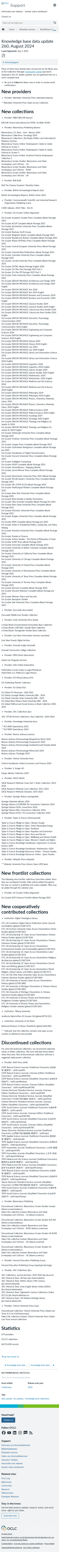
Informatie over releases (12, 11)
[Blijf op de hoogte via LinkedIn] (14, 1432)
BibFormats (6, 1482)
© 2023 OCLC (6, 1534)
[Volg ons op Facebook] (3, 1432)
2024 (30, 1387)
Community (6, 1485)
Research (5, 1489)
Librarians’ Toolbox (9, 1459)
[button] (55, 22)
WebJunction (7, 1492)
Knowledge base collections (37, 1398)
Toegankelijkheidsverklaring (11, 1547)
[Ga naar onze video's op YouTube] (9, 1432)
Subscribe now (10, 1515)
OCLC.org (5, 1478)
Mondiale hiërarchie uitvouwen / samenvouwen (3, 29)
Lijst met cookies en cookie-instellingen (28, 1543)
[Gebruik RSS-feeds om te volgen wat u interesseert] (31, 1432)
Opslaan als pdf (3, 55)
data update (6, 1398)
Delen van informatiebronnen (14, 1456)
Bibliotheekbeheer (9, 1448)
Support (17, 5)
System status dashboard (36, 11)
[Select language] (55, 5)
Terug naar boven (9, 1356)
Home (11, 29)
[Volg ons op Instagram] (20, 1432)
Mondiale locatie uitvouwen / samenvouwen (54, 29)
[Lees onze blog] (25, 1432)
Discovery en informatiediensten (15, 1445)
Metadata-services (27, 29)
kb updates (18, 1398)
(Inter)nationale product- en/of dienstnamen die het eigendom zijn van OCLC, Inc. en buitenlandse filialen (27, 1538)
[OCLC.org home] (5, 3)
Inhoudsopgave (11, 62)
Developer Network (10, 1496)
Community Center (33, 71)
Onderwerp (6, 1387)
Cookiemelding (7, 1543)
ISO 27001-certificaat (31, 1547)
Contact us (6, 16)
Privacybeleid (49, 1543)
